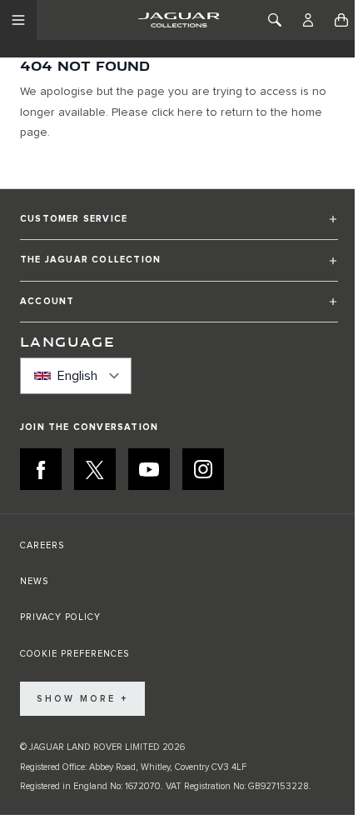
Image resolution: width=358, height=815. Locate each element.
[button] (179, 226)
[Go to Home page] (178, 20)
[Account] (308, 20)
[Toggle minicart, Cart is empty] (341, 20)
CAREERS (42, 545)
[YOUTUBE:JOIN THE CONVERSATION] (149, 469)
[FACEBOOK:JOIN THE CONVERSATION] (41, 469)
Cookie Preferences (74, 653)
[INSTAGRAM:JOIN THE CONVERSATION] (203, 469)
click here (177, 112)
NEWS (34, 581)
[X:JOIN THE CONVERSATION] (95, 469)
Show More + (82, 698)
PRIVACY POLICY (60, 617)
